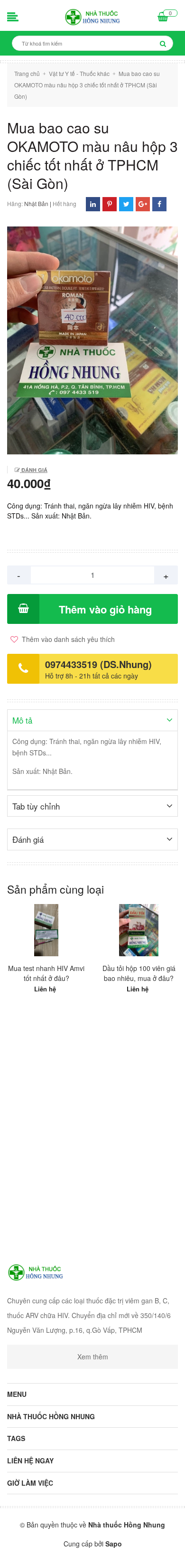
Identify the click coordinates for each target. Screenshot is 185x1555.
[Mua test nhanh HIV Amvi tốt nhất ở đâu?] (46, 930)
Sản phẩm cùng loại (55, 889)
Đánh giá (33, 469)
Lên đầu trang (94, 1540)
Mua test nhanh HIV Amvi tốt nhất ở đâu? (46, 973)
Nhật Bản (36, 203)
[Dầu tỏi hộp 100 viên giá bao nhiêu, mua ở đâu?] (139, 930)
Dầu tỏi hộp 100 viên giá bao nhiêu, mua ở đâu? (139, 973)
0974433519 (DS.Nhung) (98, 664)
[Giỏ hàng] (162, 17)
